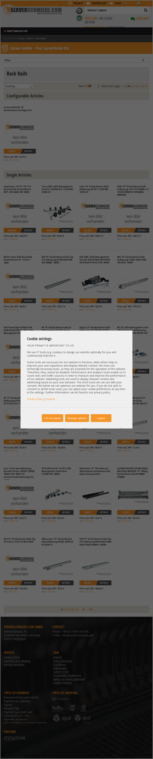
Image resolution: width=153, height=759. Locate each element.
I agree (101, 418)
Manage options (77, 418)
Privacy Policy (35, 399)
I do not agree (52, 418)
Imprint (50, 399)
